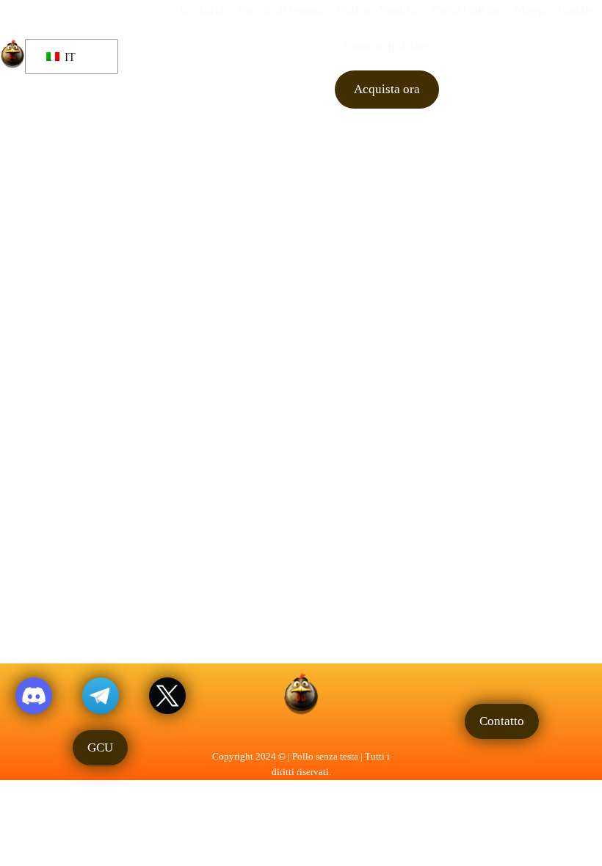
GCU (100, 747)
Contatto (501, 720)
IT (69, 57)
